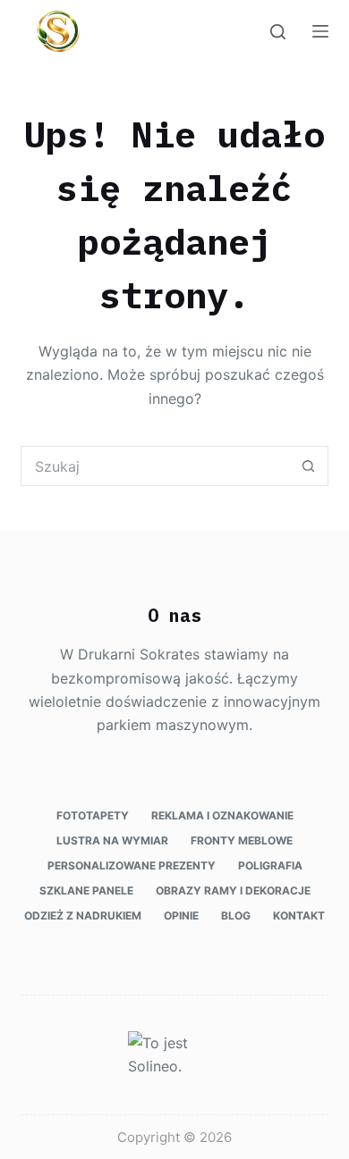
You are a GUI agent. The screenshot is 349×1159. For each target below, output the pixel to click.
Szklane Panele (86, 890)
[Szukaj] (277, 31)
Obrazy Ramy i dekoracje (233, 890)
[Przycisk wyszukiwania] (308, 466)
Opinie (181, 915)
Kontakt (299, 915)
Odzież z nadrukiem (82, 915)
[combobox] (154, 466)
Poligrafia (270, 865)
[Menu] (320, 31)
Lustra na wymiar (112, 840)
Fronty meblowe (242, 840)
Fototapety (92, 815)
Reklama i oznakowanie (222, 815)
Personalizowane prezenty (131, 865)
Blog (236, 915)
